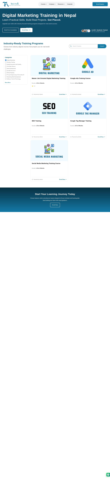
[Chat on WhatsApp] (108, 474)
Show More (8, 82)
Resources (61, 4)
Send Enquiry (100, 4)
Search (102, 46)
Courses (43, 4)
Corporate (69, 4)
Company (51, 4)
